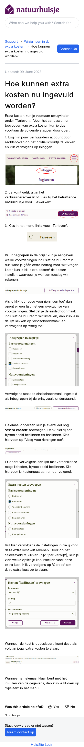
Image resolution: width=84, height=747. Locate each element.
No (72, 707)
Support (11, 41)
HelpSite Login (42, 745)
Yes (56, 707)
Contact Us (68, 49)
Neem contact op (20, 732)
